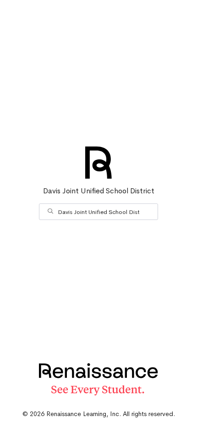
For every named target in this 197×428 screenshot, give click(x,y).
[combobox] (98, 211)
